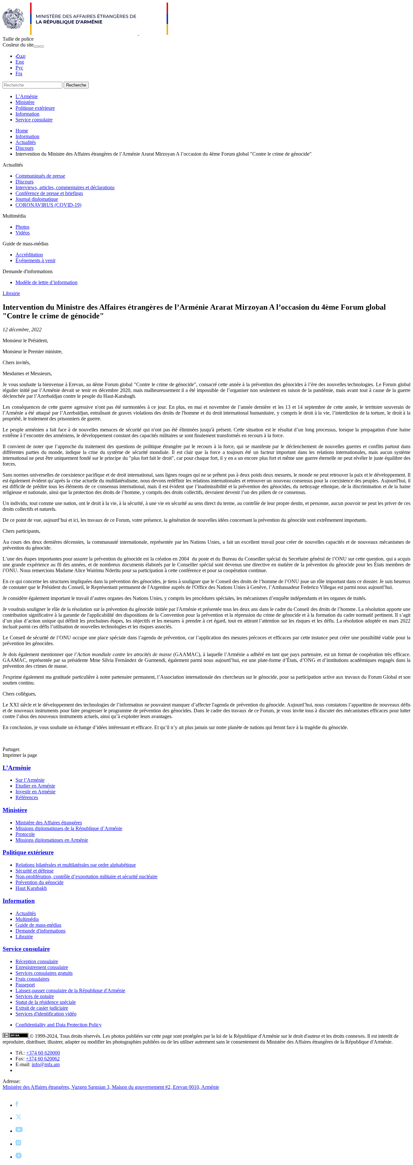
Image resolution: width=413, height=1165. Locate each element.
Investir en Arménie (35, 791)
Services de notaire (34, 996)
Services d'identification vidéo (45, 1013)
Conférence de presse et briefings (49, 193)
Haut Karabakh (31, 888)
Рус (19, 67)
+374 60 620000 (43, 1053)
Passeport (25, 984)
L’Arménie (26, 96)
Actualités (25, 142)
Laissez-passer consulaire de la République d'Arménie (70, 990)
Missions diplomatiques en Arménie (51, 840)
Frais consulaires (32, 979)
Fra (18, 73)
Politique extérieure (35, 108)
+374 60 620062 (43, 1058)
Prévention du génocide (39, 882)
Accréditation (29, 254)
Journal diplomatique (36, 199)
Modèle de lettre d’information (46, 282)
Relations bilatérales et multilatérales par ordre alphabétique (75, 865)
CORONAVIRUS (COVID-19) (48, 205)
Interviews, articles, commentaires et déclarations (65, 187)
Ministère (25, 102)
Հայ (20, 56)
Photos (22, 227)
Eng (19, 62)
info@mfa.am (46, 1064)
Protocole (25, 834)
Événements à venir (35, 260)
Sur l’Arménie (30, 780)
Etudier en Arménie (35, 786)
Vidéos (22, 232)
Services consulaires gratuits (44, 973)
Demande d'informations (40, 930)
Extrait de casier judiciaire (41, 1008)
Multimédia (27, 919)
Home (21, 130)
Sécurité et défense (34, 870)
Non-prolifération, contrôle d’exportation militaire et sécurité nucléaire (86, 876)
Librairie (11, 293)
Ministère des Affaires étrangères (48, 822)
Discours (24, 148)
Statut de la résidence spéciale (45, 1002)
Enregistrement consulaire (41, 967)
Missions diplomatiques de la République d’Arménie (68, 828)
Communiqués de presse (40, 176)
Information (27, 114)
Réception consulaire (36, 961)
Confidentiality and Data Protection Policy (58, 1024)
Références (26, 797)
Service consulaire (34, 119)
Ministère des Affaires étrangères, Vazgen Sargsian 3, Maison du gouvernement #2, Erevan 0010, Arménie (111, 1087)
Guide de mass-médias (38, 925)
